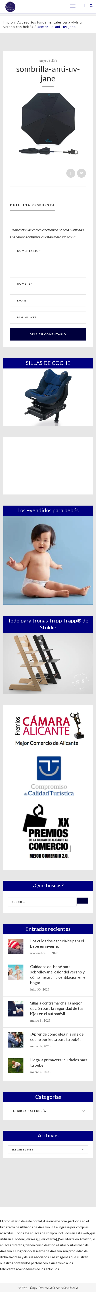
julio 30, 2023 (39, 989)
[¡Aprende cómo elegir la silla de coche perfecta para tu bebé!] (15, 1040)
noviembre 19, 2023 (44, 953)
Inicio (8, 22)
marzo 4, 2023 (40, 1072)
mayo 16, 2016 (48, 60)
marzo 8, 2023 (40, 1020)
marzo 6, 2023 (40, 1046)
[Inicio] (10, 6)
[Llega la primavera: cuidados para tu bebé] (15, 1065)
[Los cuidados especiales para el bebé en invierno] (15, 946)
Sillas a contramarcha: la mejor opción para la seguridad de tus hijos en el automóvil (56, 1008)
